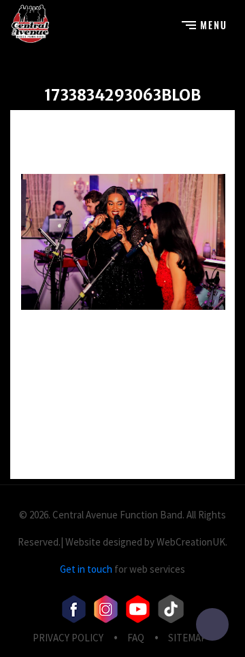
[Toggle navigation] (204, 23)
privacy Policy (68, 637)
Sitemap (187, 637)
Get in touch (86, 569)
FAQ (135, 637)
